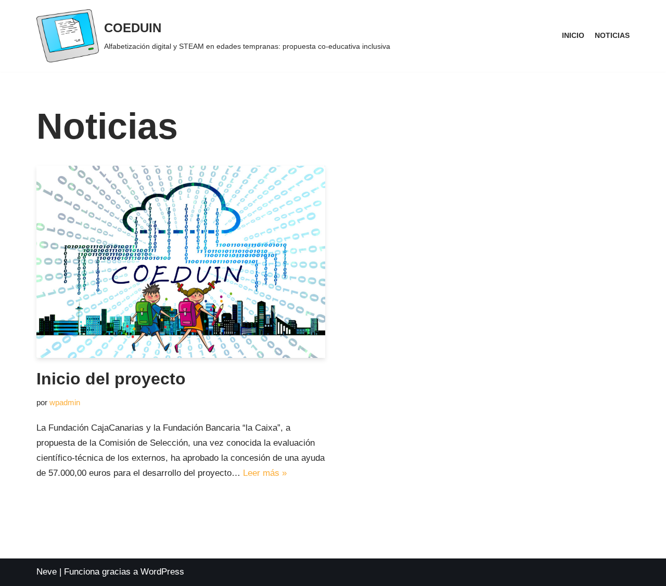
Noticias (612, 35)
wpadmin (64, 402)
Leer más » (265, 473)
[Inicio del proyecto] (180, 262)
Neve (46, 572)
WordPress (162, 572)
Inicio (573, 35)
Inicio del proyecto (111, 378)
